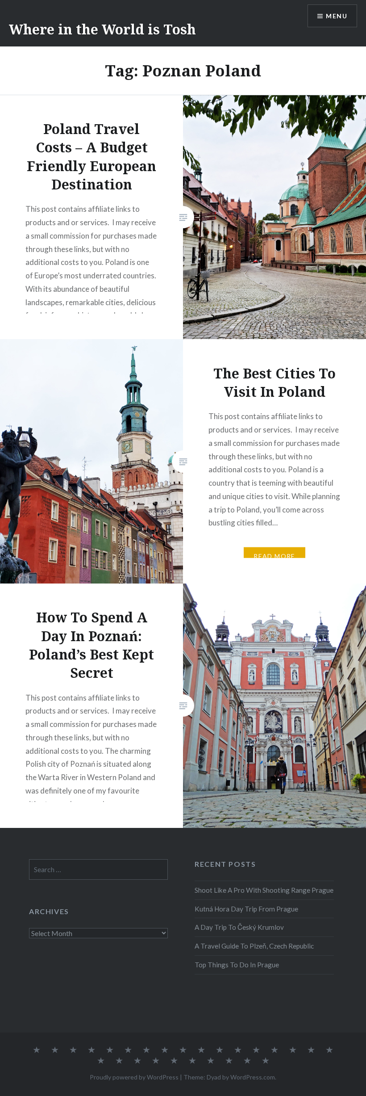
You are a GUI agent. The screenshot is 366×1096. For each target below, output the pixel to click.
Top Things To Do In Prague (237, 965)
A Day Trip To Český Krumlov (239, 927)
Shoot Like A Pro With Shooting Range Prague (264, 890)
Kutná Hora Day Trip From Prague (246, 909)
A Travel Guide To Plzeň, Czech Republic (254, 946)
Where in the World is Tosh (102, 29)
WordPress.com (252, 1077)
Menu (336, 16)
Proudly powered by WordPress (134, 1077)
